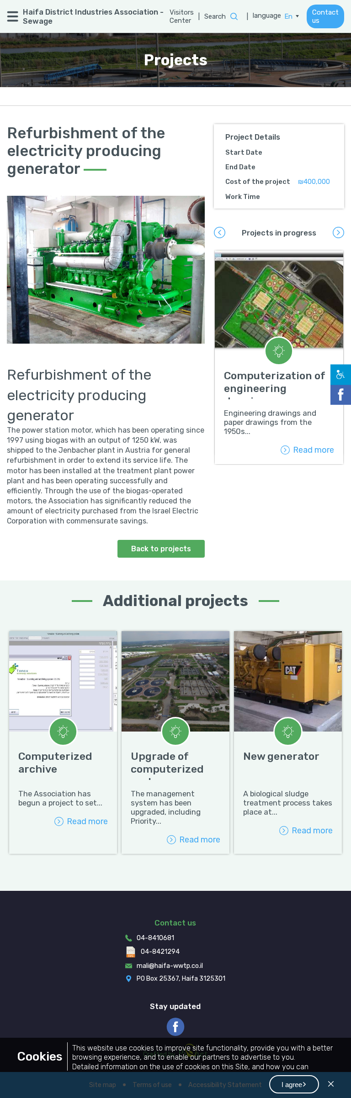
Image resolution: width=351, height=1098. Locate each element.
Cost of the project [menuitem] (257, 182)
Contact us (325, 16)
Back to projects (161, 548)
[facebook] (175, 1027)
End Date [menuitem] (240, 167)
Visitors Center (182, 16)
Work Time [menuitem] (242, 197)
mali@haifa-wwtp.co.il (170, 966)
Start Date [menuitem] (243, 152)
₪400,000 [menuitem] (314, 182)
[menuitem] (291, 16)
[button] (294, 1084)
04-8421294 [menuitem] (160, 952)
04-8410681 (155, 938)
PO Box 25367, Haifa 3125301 (181, 979)
